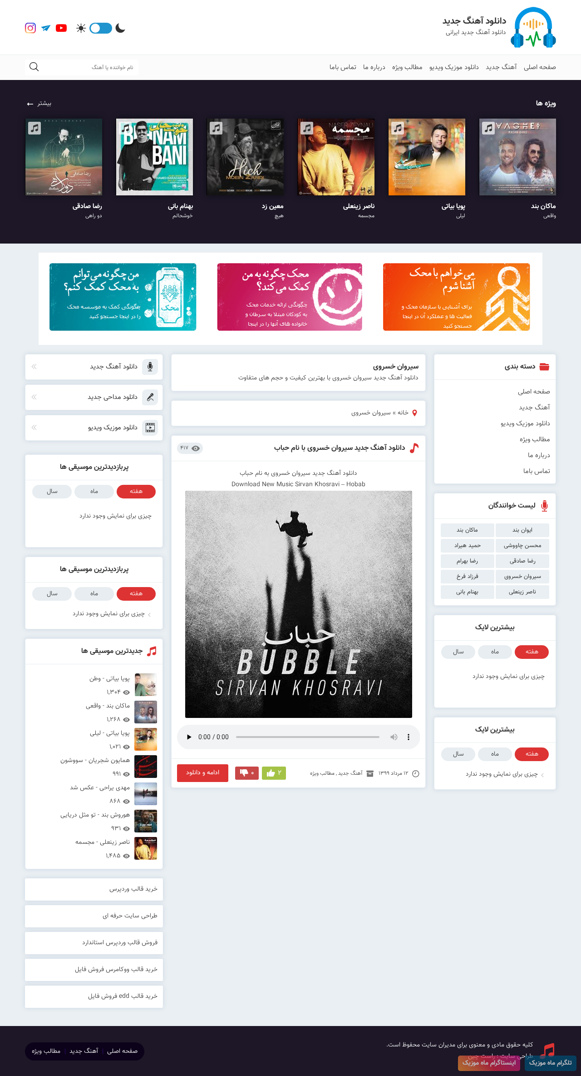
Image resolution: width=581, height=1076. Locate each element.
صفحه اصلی (540, 67)
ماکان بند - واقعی (108, 712)
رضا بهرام (467, 561)
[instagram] (30, 28)
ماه (495, 652)
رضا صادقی (523, 561)
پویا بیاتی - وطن (109, 685)
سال (458, 652)
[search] (34, 67)
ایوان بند (522, 530)
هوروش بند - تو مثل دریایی (95, 821)
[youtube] (61, 28)
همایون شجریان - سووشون (95, 767)
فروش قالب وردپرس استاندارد (120, 943)
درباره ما (374, 67)
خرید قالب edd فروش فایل (123, 996)
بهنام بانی (467, 592)
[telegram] (45, 28)
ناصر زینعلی (522, 592)
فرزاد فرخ (467, 576)
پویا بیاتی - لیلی (110, 739)
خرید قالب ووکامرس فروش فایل (116, 970)
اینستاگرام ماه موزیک (489, 1063)
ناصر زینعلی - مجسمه (102, 848)
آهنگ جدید (501, 67)
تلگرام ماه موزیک (550, 1063)
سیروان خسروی (522, 576)
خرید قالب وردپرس (133, 889)
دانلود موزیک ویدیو (454, 67)
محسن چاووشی (523, 545)
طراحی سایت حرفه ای (130, 916)
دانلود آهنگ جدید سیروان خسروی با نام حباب (339, 448)
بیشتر (44, 104)
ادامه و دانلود (202, 773)
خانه (403, 413)
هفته (532, 652)
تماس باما (343, 67)
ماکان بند (467, 530)
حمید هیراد (467, 545)
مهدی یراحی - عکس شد (100, 794)
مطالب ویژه (407, 67)
